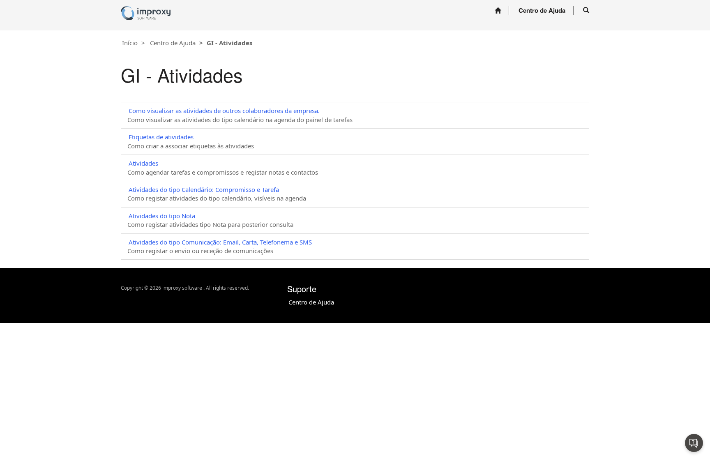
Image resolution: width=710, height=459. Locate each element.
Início (130, 43)
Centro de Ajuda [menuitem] (542, 10)
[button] (586, 10)
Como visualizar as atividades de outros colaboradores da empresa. (224, 110)
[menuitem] (498, 10)
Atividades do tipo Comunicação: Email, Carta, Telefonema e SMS (220, 242)
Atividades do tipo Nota (162, 216)
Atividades (143, 163)
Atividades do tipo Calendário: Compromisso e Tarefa (204, 189)
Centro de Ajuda (173, 43)
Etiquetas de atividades (161, 137)
